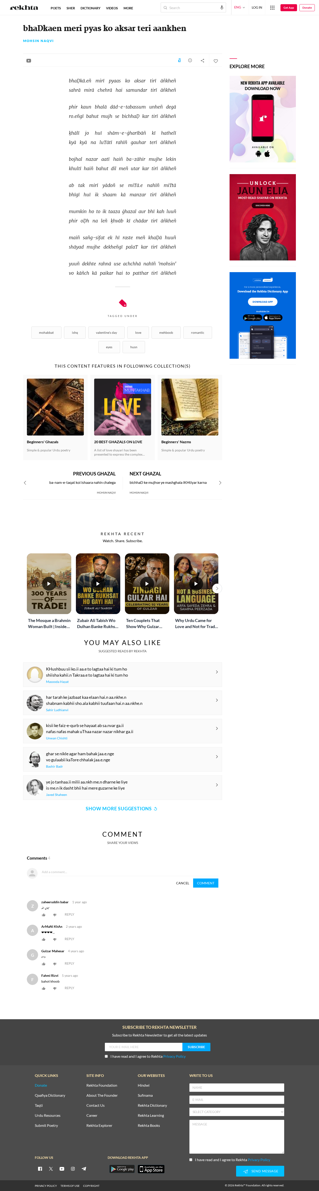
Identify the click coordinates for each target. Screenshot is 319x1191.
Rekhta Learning (151, 1115)
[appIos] (151, 1169)
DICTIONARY (90, 8)
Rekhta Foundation (101, 1085)
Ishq (75, 332)
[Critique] (190, 60)
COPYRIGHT (91, 1185)
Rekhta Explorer (99, 1126)
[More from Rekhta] (272, 7)
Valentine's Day (106, 332)
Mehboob (166, 332)
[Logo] (24, 8)
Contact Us (95, 1105)
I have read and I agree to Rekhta (148, 1056)
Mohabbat (46, 332)
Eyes (109, 347)
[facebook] (40, 1168)
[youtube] (62, 1168)
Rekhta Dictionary (152, 1105)
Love (138, 332)
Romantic (197, 332)
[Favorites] (215, 60)
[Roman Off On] (179, 60)
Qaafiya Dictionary (50, 1095)
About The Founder (102, 1095)
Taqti (39, 1105)
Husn (133, 347)
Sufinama (145, 1095)
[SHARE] (202, 60)
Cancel (182, 883)
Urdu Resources (47, 1115)
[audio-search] (221, 7)
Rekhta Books (149, 1126)
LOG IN (257, 7)
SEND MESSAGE (265, 1171)
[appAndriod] (122, 1169)
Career (91, 1115)
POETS (56, 8)
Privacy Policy (174, 1056)
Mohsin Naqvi (38, 40)
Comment (205, 883)
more (128, 8)
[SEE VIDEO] (28, 60)
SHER (71, 8)
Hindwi (143, 1085)
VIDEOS (112, 8)
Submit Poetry (46, 1126)
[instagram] (73, 1168)
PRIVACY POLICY (46, 1185)
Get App (289, 7)
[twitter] (51, 1168)
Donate (307, 7)
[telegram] (84, 1168)
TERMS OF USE (70, 1185)
